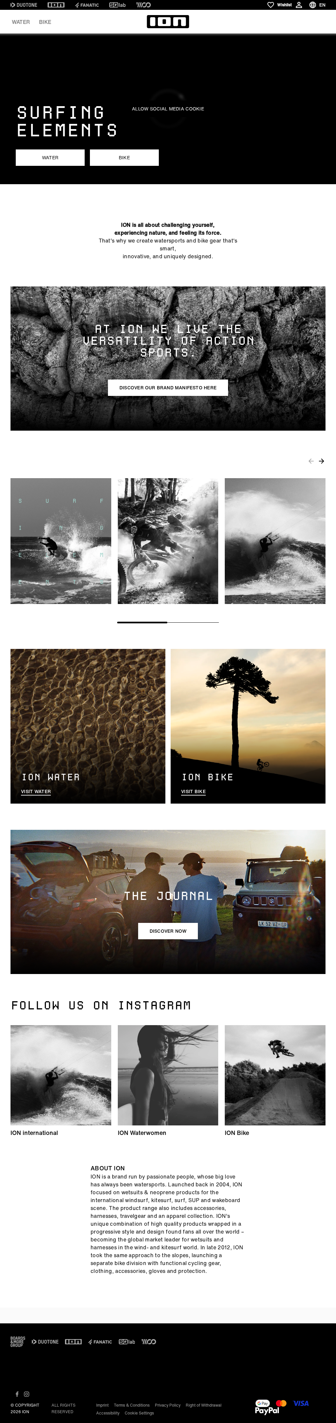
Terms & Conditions (132, 1405)
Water (21, 22)
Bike (45, 22)
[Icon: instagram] (26, 1394)
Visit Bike (193, 791)
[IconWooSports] (143, 5)
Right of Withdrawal (203, 1405)
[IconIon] (56, 5)
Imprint (102, 1405)
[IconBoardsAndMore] (17, 1341)
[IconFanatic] (87, 5)
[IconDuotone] (23, 5)
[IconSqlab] (117, 5)
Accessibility (107, 1413)
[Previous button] (311, 461)
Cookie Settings (139, 1413)
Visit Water (36, 791)
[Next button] (322, 461)
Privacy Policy (167, 1405)
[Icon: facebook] (17, 1394)
